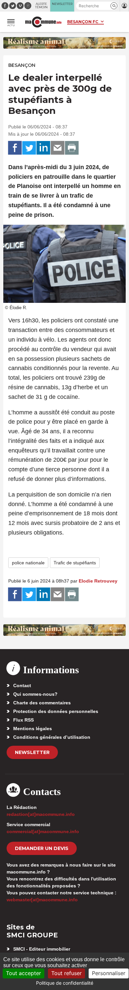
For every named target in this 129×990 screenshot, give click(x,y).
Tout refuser (66, 973)
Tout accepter (23, 973)
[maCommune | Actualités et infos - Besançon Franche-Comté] (43, 22)
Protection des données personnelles (55, 711)
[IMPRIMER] (71, 148)
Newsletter (32, 752)
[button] (113, 5)
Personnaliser (108, 973)
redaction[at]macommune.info (41, 814)
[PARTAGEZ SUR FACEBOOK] (15, 148)
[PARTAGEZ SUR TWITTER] (29, 148)
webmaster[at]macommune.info (42, 899)
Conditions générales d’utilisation (51, 737)
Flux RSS (23, 720)
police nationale (28, 562)
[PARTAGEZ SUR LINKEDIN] (43, 148)
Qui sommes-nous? (35, 694)
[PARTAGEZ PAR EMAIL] (57, 148)
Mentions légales (32, 728)
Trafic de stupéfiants (75, 562)
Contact (22, 685)
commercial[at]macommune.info (43, 831)
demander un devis (41, 848)
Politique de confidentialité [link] (64, 983)
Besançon (21, 65)
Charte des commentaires (42, 702)
